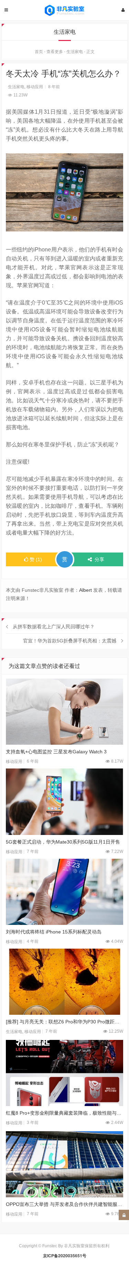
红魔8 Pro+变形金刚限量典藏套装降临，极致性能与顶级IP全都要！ (64, 1113)
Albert (85, 590)
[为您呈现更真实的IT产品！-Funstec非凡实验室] (65, 10)
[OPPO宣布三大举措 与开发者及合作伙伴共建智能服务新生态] (64, 1164)
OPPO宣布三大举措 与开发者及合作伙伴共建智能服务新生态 (64, 1204)
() (36, 559)
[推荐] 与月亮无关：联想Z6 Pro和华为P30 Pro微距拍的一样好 (64, 1021)
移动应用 (34, 86)
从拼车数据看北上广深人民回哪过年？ (54, 626)
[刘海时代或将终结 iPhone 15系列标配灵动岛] (64, 892)
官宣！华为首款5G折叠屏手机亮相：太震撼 (69, 640)
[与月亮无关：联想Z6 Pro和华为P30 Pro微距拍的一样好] (64, 982)
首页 (39, 51)
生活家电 (74, 51)
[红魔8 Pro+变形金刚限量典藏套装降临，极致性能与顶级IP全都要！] (64, 1073)
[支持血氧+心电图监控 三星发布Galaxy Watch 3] (64, 712)
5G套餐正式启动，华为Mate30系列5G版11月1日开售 (63, 842)
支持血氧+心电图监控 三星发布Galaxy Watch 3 (56, 751)
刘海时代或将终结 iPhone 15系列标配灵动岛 (53, 932)
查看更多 (54, 51)
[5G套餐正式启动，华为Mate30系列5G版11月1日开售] (64, 801)
